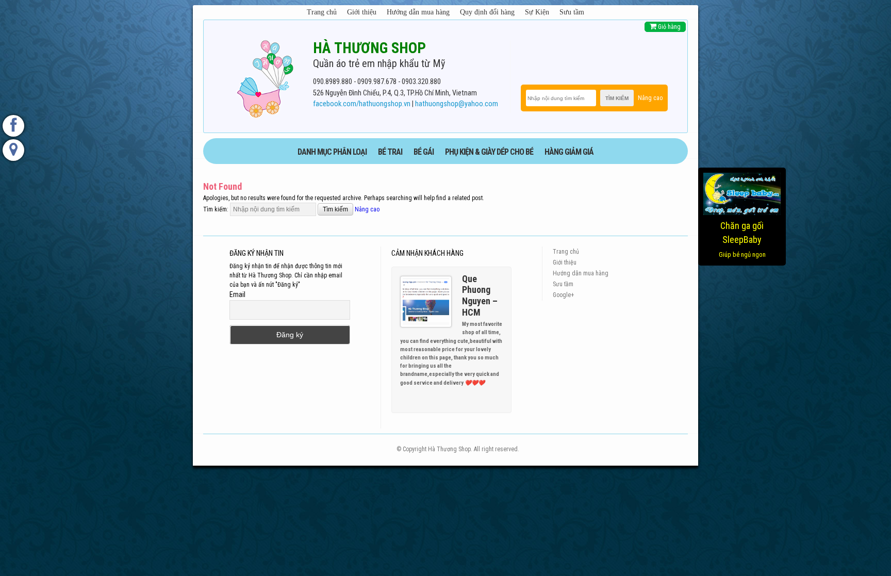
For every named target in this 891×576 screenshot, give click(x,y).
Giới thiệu (361, 12)
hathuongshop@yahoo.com (456, 104)
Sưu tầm (571, 12)
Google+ (563, 295)
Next (499, 381)
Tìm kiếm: (215, 209)
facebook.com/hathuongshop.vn (361, 104)
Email (237, 294)
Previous (490, 381)
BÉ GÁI (424, 152)
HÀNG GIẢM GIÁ (568, 152)
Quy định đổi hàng (487, 12)
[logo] (265, 77)
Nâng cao (650, 98)
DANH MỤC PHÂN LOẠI (332, 152)
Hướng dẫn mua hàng (418, 12)
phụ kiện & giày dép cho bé (489, 152)
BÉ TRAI (390, 152)
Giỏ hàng (668, 26)
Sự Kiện (537, 12)
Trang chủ (322, 12)
